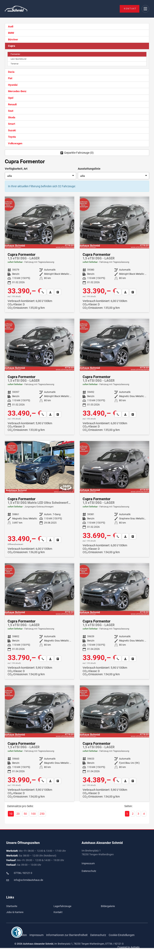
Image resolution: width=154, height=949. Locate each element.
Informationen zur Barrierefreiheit (67, 935)
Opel (10, 97)
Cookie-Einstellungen (122, 935)
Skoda (11, 117)
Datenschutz (89, 870)
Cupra (11, 45)
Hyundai (12, 84)
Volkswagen (15, 143)
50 (25, 813)
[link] (43, 292)
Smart (11, 123)
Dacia (11, 71)
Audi (10, 26)
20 (18, 813)
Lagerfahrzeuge (62, 906)
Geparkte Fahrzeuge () (79, 152)
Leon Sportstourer (18, 59)
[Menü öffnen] (145, 9)
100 (33, 813)
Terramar (14, 64)
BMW (11, 32)
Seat (10, 110)
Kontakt (130, 8)
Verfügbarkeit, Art (16, 168)
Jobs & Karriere (14, 912)
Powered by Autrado (129, 947)
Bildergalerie (108, 906)
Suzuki (12, 130)
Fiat (10, 78)
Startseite (11, 906)
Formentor (15, 54)
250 (42, 813)
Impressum (88, 863)
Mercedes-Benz (17, 91)
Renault (12, 104)
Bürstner (13, 39)
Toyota (12, 136)
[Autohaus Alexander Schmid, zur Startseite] (16, 9)
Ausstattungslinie (89, 168)
